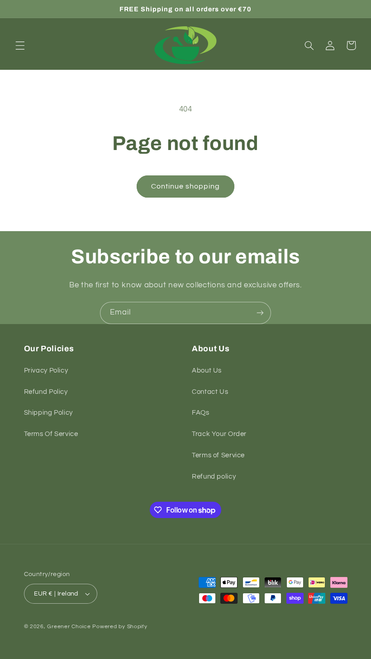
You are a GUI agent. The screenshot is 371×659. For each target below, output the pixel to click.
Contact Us (210, 391)
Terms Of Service (51, 434)
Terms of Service (218, 455)
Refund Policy (46, 391)
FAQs (200, 412)
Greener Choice (69, 626)
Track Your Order (219, 434)
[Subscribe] (260, 313)
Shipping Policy (48, 412)
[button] (20, 45)
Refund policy (214, 476)
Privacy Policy (46, 370)
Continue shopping (185, 186)
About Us (207, 370)
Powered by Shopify (119, 626)
